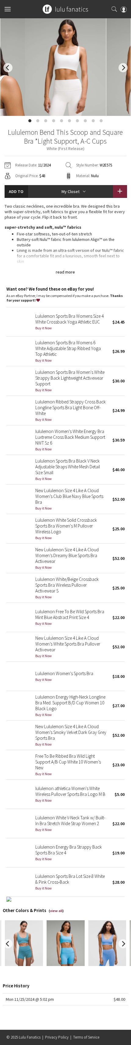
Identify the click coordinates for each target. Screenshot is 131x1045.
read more (65, 272)
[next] (123, 67)
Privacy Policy (57, 1037)
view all (56, 910)
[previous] (7, 67)
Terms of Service (86, 1037)
